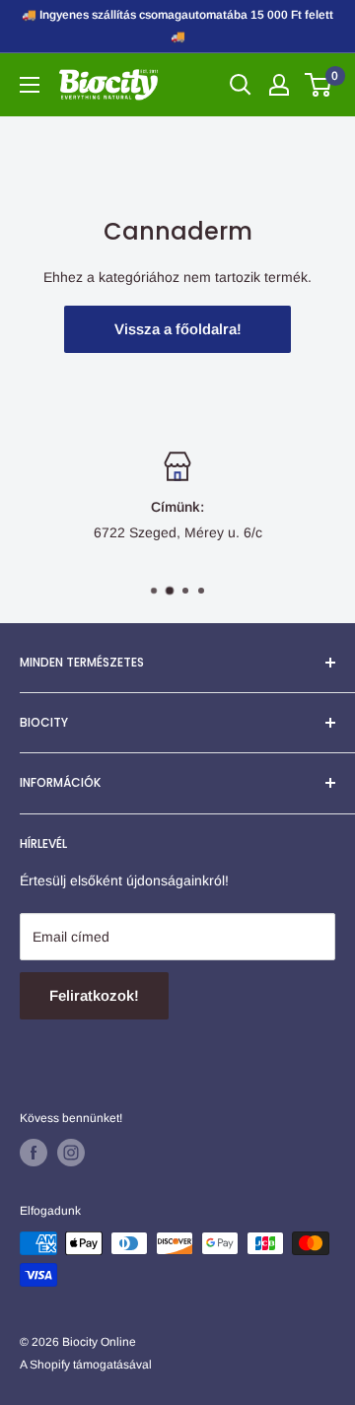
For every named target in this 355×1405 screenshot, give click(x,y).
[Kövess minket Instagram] (71, 1152)
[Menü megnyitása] (29, 85)
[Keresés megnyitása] (240, 85)
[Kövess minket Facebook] (33, 1152)
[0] (319, 85)
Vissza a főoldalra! (178, 328)
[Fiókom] (279, 85)
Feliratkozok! (94, 995)
